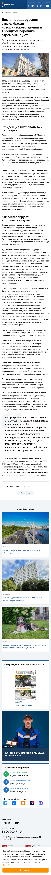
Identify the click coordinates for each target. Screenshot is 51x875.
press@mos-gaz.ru (19, 783)
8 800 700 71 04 (35, 5)
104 (17, 822)
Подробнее (7, 865)
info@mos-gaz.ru (18, 791)
